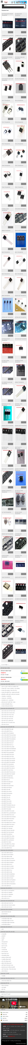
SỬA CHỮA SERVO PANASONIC (9, 883)
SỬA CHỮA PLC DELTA (6, 896)
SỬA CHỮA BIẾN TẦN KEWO (8, 818)
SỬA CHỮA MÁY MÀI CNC (7, 718)
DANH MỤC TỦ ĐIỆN (5, 973)
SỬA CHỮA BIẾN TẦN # (7, 847)
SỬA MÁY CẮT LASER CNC (7, 720)
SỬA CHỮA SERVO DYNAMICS (8, 860)
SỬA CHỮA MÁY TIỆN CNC (7, 716)
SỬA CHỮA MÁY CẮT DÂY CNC (8, 710)
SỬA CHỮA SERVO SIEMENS (8, 876)
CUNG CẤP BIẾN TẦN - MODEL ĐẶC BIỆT (10, 692)
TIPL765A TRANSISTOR (19, 78)
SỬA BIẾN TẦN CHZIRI (6, 803)
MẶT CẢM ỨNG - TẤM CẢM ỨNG (9, 969)
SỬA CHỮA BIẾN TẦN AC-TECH (8, 822)
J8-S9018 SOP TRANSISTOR (20, 577)
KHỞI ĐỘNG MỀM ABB (7, 918)
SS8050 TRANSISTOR (6, 230)
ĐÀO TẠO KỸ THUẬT (6, 994)
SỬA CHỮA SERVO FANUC (7, 878)
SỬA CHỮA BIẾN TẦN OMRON (8, 762)
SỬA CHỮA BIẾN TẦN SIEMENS (8, 739)
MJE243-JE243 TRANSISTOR (20, 425)
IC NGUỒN (4, 934)
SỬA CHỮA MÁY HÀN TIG (7, 903)
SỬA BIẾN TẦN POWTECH (7, 820)
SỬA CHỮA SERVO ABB (7, 856)
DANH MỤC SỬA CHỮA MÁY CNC (7, 708)
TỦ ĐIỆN (3, 975)
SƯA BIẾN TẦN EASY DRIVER (8, 830)
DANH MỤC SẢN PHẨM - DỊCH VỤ (7, 684)
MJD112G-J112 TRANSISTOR (7, 469)
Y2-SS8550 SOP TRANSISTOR (7, 35)
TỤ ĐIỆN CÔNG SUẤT (6, 959)
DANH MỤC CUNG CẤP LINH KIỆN (8, 931)
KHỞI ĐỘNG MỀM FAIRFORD (8, 922)
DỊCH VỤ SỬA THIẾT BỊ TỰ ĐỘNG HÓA (10, 686)
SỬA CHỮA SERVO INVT (7, 864)
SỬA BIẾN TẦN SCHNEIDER (8, 752)
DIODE (3, 938)
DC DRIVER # (4, 913)
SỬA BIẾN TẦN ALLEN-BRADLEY (9, 812)
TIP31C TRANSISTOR (19, 187)
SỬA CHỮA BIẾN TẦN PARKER (8, 760)
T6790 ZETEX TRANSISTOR (20, 208)
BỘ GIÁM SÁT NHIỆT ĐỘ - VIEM (8, 702)
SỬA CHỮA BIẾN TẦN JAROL (8, 836)
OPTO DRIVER (5, 951)
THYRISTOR (4, 949)
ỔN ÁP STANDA (5, 985)
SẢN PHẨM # (4, 971)
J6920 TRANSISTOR (6, 577)
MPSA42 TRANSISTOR (19, 382)
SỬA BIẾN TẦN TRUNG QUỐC (8, 845)
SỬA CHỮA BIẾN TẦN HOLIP (8, 754)
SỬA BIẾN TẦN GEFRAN (7, 834)
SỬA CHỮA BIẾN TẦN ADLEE (8, 811)
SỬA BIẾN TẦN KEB (6, 789)
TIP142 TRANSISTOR (19, 100)
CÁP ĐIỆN (4, 987)
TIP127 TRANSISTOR (6, 143)
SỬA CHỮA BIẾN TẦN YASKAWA (9, 737)
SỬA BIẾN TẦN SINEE (6, 809)
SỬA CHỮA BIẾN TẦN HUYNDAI (9, 750)
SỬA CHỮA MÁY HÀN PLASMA (8, 905)
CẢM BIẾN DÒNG (5, 955)
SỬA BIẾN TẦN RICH (6, 795)
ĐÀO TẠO (3, 991)
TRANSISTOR (5, 941)
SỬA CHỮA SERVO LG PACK (8, 858)
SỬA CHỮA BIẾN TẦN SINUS (8, 838)
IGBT (3, 940)
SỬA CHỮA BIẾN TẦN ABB (7, 729)
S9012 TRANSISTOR (19, 273)
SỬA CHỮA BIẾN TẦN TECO (8, 756)
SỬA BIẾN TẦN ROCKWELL (7, 777)
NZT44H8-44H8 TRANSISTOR (20, 338)
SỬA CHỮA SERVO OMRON (8, 862)
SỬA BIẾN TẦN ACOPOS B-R (8, 840)
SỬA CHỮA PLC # (5, 898)
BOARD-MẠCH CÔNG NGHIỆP (8, 967)
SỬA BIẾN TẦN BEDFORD (7, 776)
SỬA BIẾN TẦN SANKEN (7, 793)
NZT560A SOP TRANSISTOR (20, 317)
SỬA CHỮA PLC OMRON (7, 892)
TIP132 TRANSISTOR (19, 122)
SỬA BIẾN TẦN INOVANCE (7, 826)
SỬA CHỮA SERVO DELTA (7, 852)
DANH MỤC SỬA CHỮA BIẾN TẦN (7, 726)
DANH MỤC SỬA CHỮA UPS (6, 926)
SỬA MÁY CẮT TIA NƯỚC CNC (8, 722)
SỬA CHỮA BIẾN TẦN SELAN (8, 766)
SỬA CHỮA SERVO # (6, 885)
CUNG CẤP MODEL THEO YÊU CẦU (9, 690)
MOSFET (3, 936)
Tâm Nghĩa (23, 1043)
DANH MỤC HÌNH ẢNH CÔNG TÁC (8, 978)
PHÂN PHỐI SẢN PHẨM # (7, 706)
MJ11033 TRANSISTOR (6, 512)
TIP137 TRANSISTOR (6, 122)
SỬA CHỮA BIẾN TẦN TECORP (8, 774)
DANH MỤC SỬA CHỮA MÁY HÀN (7, 900)
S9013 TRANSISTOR (6, 273)
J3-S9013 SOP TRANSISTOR (7, 620)
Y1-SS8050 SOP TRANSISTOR (20, 35)
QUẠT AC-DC (4, 945)
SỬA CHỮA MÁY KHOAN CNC (8, 712)
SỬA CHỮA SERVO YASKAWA (8, 881)
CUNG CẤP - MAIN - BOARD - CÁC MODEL (11, 688)
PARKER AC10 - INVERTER (7, 700)
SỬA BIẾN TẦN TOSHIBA (7, 828)
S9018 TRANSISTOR (6, 252)
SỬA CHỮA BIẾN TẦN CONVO (8, 768)
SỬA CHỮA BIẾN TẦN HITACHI (8, 758)
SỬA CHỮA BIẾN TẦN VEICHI (8, 824)
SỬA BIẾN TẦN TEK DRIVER (8, 832)
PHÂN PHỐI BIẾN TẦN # (7, 704)
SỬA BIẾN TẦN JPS (6, 797)
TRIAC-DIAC (4, 943)
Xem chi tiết (10, 32)
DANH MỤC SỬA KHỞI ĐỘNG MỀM (8, 916)
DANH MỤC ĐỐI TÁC (5, 983)
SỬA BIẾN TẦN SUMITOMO (7, 785)
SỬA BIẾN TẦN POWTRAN (7, 770)
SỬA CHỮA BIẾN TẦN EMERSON (9, 748)
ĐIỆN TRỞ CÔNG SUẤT (7, 963)
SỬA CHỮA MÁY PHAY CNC (8, 714)
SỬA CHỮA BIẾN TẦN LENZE (8, 746)
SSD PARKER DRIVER (6, 911)
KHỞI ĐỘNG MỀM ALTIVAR (7, 920)
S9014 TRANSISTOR (19, 252)
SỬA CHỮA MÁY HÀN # (7, 907)
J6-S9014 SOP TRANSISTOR (7, 599)
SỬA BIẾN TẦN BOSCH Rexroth (8, 805)
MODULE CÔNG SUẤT (6, 957)
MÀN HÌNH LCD (5, 953)
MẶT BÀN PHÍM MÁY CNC (7, 965)
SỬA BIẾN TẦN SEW (6, 783)
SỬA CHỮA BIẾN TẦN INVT (7, 742)
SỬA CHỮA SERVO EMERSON (8, 874)
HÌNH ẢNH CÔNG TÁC (6, 980)
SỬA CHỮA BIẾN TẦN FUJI (7, 744)
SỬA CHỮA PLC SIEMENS (7, 894)
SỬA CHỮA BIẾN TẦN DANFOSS (9, 735)
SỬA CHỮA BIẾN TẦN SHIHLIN (8, 772)
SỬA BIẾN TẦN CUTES (6, 801)
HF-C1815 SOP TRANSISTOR (7, 642)
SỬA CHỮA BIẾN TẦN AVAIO (8, 814)
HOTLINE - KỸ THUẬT (4, 674)
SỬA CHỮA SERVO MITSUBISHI (9, 879)
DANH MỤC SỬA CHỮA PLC (6, 888)
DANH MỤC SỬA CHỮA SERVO (7, 850)
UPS (3, 929)
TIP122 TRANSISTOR (19, 143)
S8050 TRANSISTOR (6, 295)
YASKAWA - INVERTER (7, 698)
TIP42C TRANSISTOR (6, 165)
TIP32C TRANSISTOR (6, 187)
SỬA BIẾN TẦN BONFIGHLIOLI (8, 807)
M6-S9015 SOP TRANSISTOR (7, 534)
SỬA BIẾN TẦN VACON (7, 791)
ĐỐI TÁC (3, 989)
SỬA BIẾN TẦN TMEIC (6, 842)
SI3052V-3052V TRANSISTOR (20, 230)
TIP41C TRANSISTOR (19, 165)
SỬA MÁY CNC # (5, 724)
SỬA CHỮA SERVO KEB (7, 872)
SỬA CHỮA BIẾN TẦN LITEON (8, 844)
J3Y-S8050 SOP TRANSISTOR (20, 599)
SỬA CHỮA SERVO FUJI (7, 870)
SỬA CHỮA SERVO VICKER (7, 866)
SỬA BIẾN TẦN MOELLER (7, 781)
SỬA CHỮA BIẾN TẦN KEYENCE (9, 816)
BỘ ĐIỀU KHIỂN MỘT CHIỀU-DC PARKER (10, 694)
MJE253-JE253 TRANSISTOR (7, 425)
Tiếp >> (6, 664)
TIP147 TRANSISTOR (6, 100)
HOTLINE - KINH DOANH (5, 681)
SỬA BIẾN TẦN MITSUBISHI (8, 733)
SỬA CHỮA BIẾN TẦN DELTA (8, 741)
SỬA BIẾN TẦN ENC (6, 799)
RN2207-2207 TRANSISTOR (20, 295)
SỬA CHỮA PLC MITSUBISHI (8, 890)
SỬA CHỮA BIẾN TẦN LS (7, 731)
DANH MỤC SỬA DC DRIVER (6, 909)
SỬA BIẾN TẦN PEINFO (7, 787)
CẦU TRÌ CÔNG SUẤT (6, 961)
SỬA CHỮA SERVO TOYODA (8, 868)
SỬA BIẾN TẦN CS (6, 779)
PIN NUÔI (4, 947)
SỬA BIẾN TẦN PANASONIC (8, 764)
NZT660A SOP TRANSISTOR (7, 317)
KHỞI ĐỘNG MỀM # (6, 924)
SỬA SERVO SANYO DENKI (7, 854)
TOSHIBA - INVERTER (6, 696)
